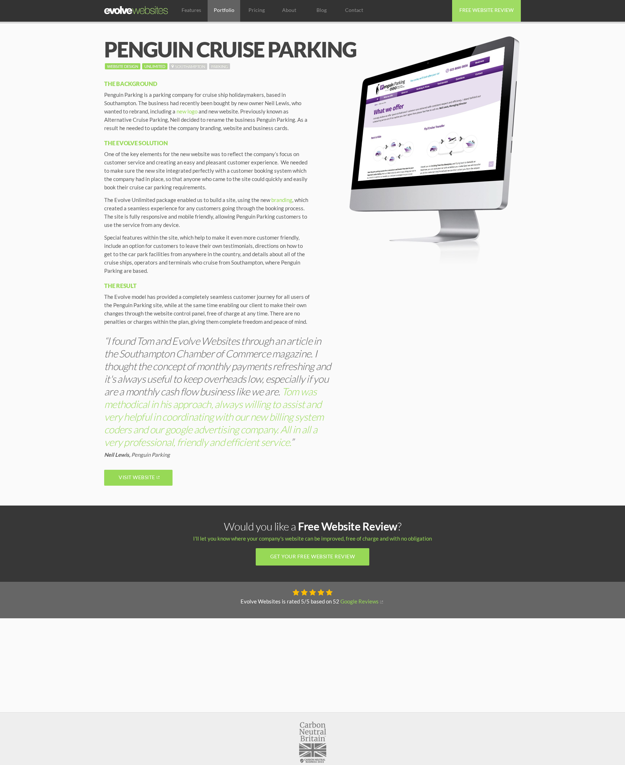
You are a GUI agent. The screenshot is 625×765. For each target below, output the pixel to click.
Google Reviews (359, 601)
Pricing (256, 10)
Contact (354, 10)
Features (191, 10)
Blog (321, 10)
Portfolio (224, 10)
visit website (429, 125)
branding (281, 200)
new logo (187, 111)
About (289, 10)
